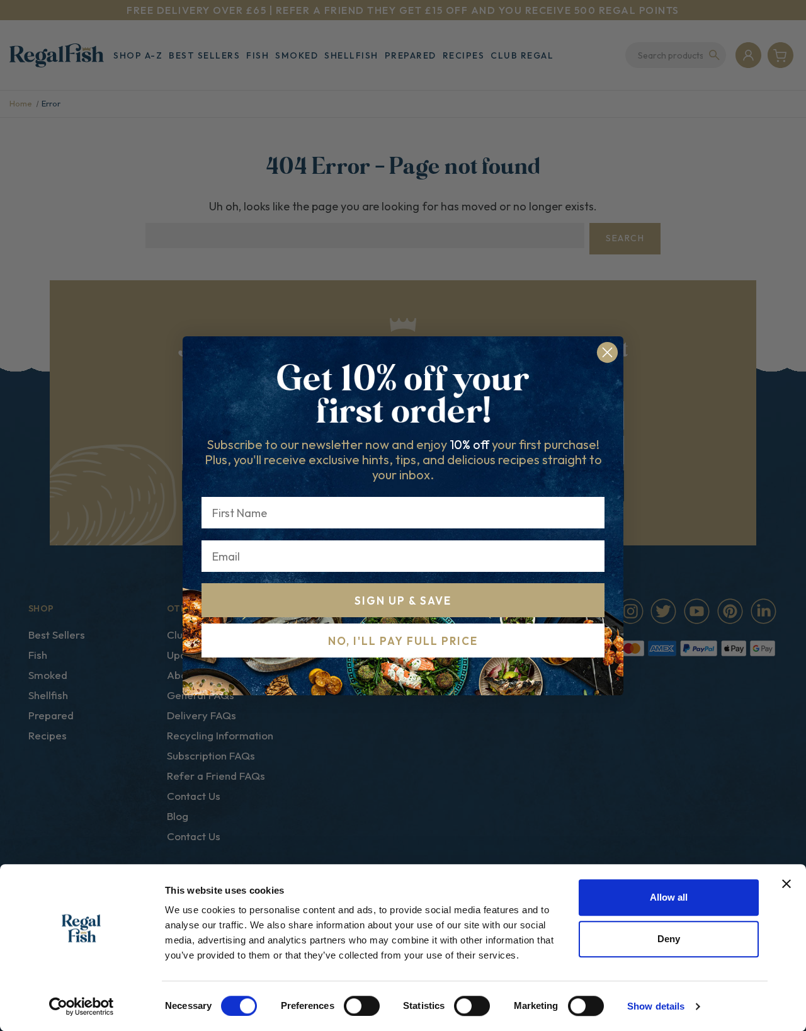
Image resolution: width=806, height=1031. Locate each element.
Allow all (669, 897)
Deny (668, 938)
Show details (655, 1006)
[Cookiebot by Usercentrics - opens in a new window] (81, 1006)
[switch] (362, 1006)
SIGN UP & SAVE (403, 600)
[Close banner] (786, 883)
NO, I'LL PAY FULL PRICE (403, 640)
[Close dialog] (607, 352)
